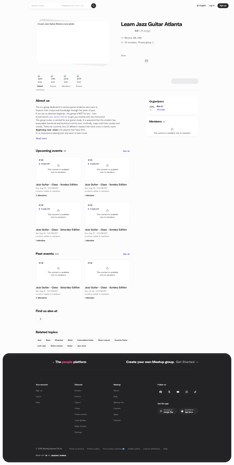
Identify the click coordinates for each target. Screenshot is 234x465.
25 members (131, 42)
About (116, 391)
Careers (117, 408)
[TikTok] (195, 392)
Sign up (39, 391)
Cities (77, 408)
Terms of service (76, 449)
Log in (38, 397)
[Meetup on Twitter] (169, 392)
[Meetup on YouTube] (178, 392)
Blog (116, 397)
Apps (116, 414)
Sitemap (78, 432)
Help (38, 403)
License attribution (151, 449)
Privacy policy (93, 449)
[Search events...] (93, 5)
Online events (81, 414)
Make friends (80, 426)
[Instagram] (187, 392)
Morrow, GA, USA (133, 38)
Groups (78, 391)
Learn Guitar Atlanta (57, 117)
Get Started (185, 362)
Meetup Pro (119, 403)
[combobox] (75, 5)
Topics (78, 403)
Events (78, 397)
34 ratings (145, 31)
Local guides (80, 420)
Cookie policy (134, 449)
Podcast (117, 420)
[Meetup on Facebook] (161, 392)
